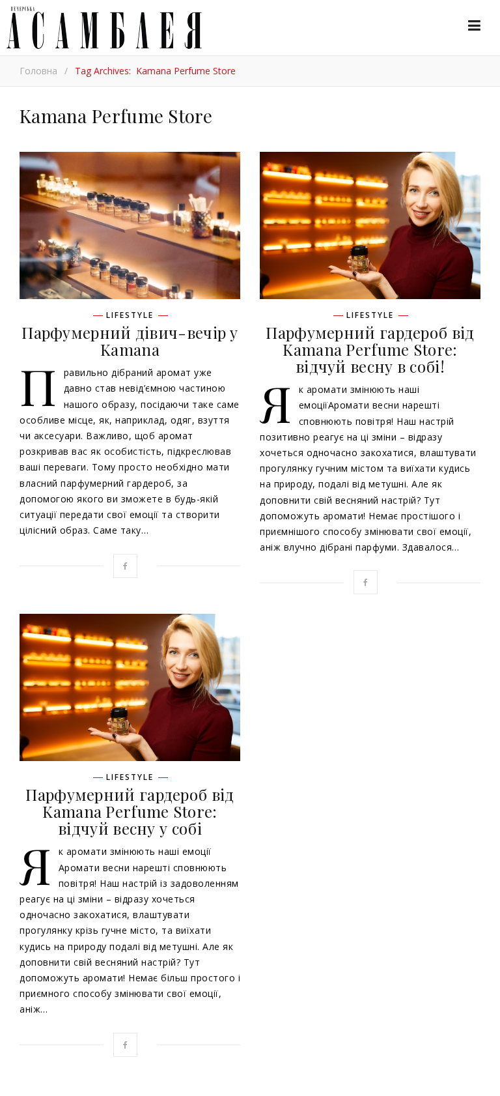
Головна (38, 71)
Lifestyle (130, 315)
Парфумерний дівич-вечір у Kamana (129, 341)
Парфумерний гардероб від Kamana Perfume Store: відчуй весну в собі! (370, 349)
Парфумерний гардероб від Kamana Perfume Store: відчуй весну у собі (129, 811)
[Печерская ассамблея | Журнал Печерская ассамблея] (101, 28)
